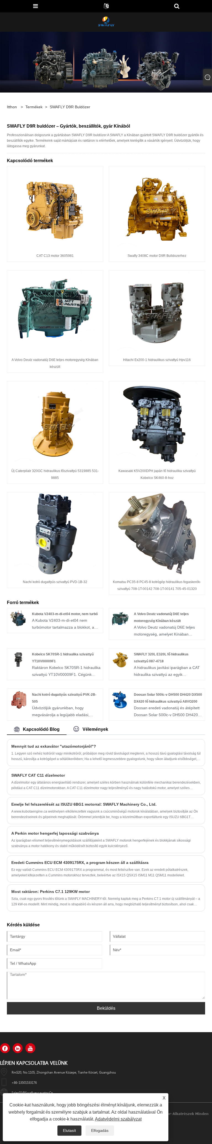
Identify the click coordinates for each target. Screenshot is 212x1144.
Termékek (34, 107)
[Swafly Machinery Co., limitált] (106, 22)
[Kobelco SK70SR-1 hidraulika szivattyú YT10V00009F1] (18, 659)
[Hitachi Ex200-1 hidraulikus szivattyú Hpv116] (157, 311)
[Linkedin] (18, 1048)
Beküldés (106, 1008)
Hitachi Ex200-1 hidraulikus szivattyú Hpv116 (157, 360)
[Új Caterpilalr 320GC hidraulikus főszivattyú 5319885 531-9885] (55, 422)
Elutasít (69, 1130)
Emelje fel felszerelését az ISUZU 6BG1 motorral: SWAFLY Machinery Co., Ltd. (84, 804)
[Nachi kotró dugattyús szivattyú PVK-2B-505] (18, 699)
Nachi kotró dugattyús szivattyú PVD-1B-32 (55, 582)
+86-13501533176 (24, 1082)
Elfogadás (99, 1130)
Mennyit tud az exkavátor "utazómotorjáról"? (53, 746)
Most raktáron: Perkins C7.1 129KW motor (50, 891)
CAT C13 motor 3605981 (55, 256)
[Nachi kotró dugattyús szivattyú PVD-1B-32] (55, 533)
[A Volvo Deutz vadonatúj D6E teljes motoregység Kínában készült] (55, 311)
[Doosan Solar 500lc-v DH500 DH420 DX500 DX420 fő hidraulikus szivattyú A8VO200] (120, 699)
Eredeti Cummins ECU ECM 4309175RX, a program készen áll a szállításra (80, 862)
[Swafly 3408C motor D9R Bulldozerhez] (157, 207)
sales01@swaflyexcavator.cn (32, 1092)
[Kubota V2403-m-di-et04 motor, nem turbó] (18, 619)
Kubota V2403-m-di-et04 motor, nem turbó (65, 614)
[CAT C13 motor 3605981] (55, 207)
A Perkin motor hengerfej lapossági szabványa (55, 833)
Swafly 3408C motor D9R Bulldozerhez (157, 256)
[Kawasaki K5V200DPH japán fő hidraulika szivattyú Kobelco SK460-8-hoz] (157, 422)
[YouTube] (30, 1048)
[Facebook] (5, 1048)
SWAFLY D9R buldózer (70, 107)
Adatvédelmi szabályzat (118, 1119)
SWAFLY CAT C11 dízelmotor (38, 775)
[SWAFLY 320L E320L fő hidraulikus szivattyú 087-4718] (120, 659)
